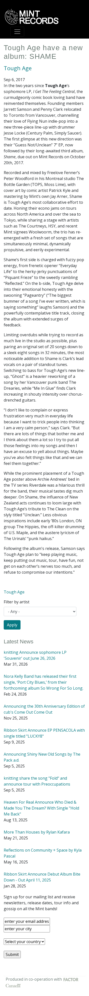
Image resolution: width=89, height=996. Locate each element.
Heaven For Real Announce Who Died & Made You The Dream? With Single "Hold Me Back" (41, 808)
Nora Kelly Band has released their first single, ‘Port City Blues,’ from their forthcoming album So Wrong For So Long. (43, 682)
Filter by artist (16, 602)
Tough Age (18, 68)
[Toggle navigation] (17, 32)
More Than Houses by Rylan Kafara (37, 832)
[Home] (33, 16)
